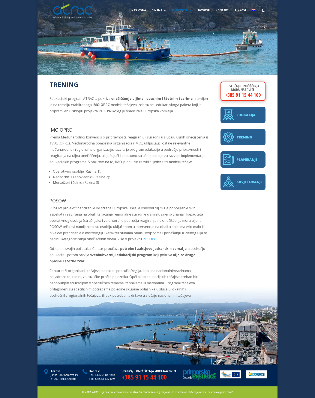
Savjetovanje (249, 181)
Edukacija (246, 114)
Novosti (204, 10)
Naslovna (138, 10)
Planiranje (247, 159)
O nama (157, 10)
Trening (244, 137)
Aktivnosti (180, 10)
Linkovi (240, 10)
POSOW (149, 239)
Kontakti (223, 10)
